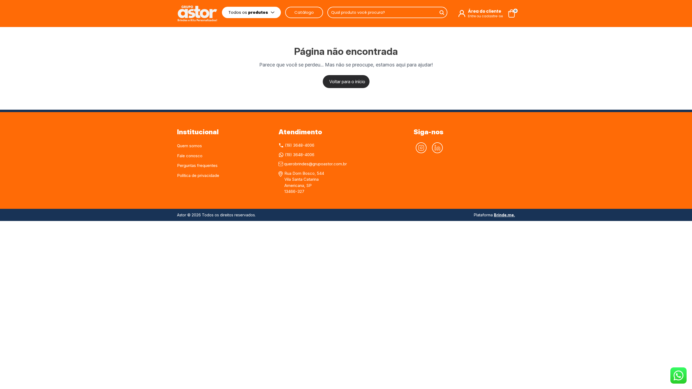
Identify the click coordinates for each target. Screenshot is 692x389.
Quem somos (189, 145)
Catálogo (304, 12)
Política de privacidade (198, 175)
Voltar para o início (347, 81)
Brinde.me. (504, 215)
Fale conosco (189, 155)
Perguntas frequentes (197, 165)
